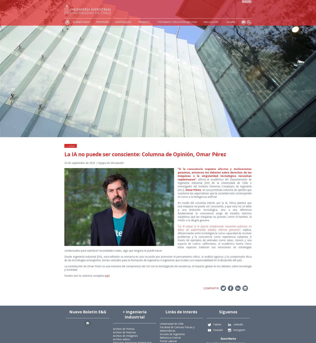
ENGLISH (246, 1)
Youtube (218, 330)
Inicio (67, 22)
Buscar (249, 22)
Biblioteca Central (170, 337)
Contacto (243, 22)
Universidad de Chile (172, 323)
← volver (70, 145)
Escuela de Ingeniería (172, 334)
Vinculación (211, 22)
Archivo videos (121, 339)
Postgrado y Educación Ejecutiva (177, 22)
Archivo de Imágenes (125, 336)
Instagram (239, 330)
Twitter (217, 324)
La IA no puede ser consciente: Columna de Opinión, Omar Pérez (145, 154)
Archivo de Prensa (123, 329)
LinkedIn (238, 324)
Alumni (231, 22)
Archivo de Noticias (124, 332)
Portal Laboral (168, 341)
